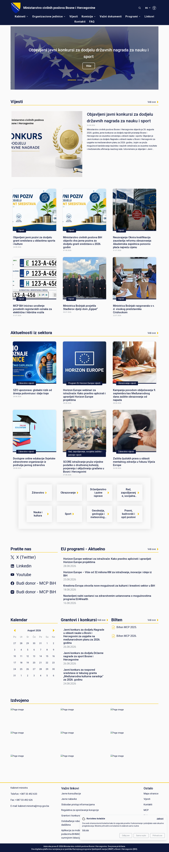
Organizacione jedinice (47, 16)
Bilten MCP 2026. (126, 635)
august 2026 (34, 630)
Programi (131, 16)
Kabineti (20, 16)
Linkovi (149, 16)
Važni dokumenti (111, 16)
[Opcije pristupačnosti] (154, 8)
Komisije (87, 16)
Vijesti (73, 16)
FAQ (92, 21)
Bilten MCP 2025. (126, 627)
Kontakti (80, 21)
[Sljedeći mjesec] (53, 630)
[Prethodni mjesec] (14, 630)
